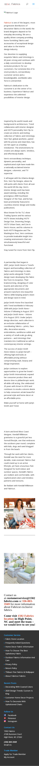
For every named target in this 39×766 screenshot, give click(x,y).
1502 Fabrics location (19, 617)
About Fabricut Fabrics (15, 676)
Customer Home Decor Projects (19, 697)
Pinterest (11, 718)
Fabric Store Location (14, 639)
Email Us (8, 745)
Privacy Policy (11, 664)
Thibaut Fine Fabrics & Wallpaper (19, 672)
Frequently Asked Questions (17, 643)
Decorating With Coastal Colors (19, 687)
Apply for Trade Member (15, 754)
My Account (9, 757)
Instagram (11, 721)
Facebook (11, 715)
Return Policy (11, 668)
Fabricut (7, 22)
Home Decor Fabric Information (19, 646)
